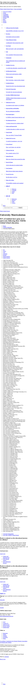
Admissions (6, 15)
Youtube (5, 636)
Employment (6, 627)
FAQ (4, 622)
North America (6, 256)
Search (4, 21)
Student (6, 17)
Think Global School (5, 9)
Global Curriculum (7, 227)
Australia (14, 190)
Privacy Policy (6, 626)
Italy (13, 193)
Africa (4, 251)
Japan (13, 191)
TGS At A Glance (7, 11)
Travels (4, 18)
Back (4, 205)
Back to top (2, 659)
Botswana (14, 199)
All (3, 249)
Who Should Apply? (6, 559)
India (13, 201)
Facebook (5, 637)
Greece (13, 203)
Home (4, 226)
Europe (4, 255)
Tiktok (4, 634)
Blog (4, 19)
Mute (4, 684)
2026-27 (8, 186)
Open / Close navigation (16, 9)
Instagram (5, 633)
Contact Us (5, 623)
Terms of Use (6, 624)
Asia (4, 252)
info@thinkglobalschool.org (6, 616)
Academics (5, 14)
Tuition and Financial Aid (6, 557)
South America (6, 257)
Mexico (14, 200)
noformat (6, 656)
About (4, 13)
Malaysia (14, 189)
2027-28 (8, 196)
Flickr (4, 638)
